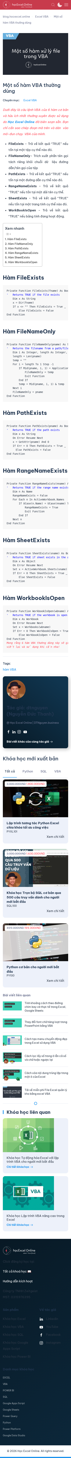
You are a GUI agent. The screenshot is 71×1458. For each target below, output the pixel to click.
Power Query (10, 1416)
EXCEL (6, 1377)
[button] (53, 4)
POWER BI (8, 1390)
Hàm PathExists (18, 248)
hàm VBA (9, 669)
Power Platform (12, 1429)
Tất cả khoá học (17, 1271)
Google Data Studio (14, 1435)
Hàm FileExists (17, 239)
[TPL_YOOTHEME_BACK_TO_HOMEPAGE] (27, 4)
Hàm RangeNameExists (23, 253)
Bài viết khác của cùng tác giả (28, 741)
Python (7, 1422)
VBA (5, 1384)
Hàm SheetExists (19, 257)
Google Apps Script (14, 1403)
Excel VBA (30, 100)
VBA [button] (57, 771)
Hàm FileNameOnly (20, 244)
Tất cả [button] (10, 771)
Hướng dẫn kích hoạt (18, 1281)
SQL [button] (44, 771)
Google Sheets (11, 1409)
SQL (5, 1396)
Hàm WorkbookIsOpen (22, 262)
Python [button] (28, 771)
